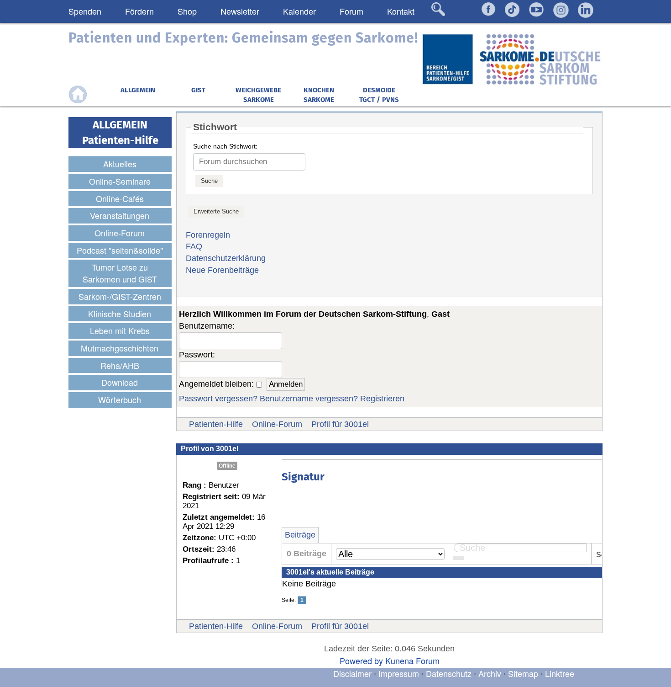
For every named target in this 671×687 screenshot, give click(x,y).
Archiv (489, 673)
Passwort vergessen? (218, 398)
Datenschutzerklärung (226, 258)
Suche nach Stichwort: (225, 146)
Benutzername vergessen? (309, 398)
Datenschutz (450, 673)
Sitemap (523, 673)
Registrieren (382, 398)
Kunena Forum (412, 660)
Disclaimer (352, 673)
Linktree (559, 673)
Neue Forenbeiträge (222, 270)
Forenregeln (208, 235)
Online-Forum (277, 424)
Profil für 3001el (340, 424)
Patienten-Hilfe (216, 424)
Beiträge (300, 534)
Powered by (361, 660)
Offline (227, 466)
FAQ (194, 246)
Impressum (398, 673)
